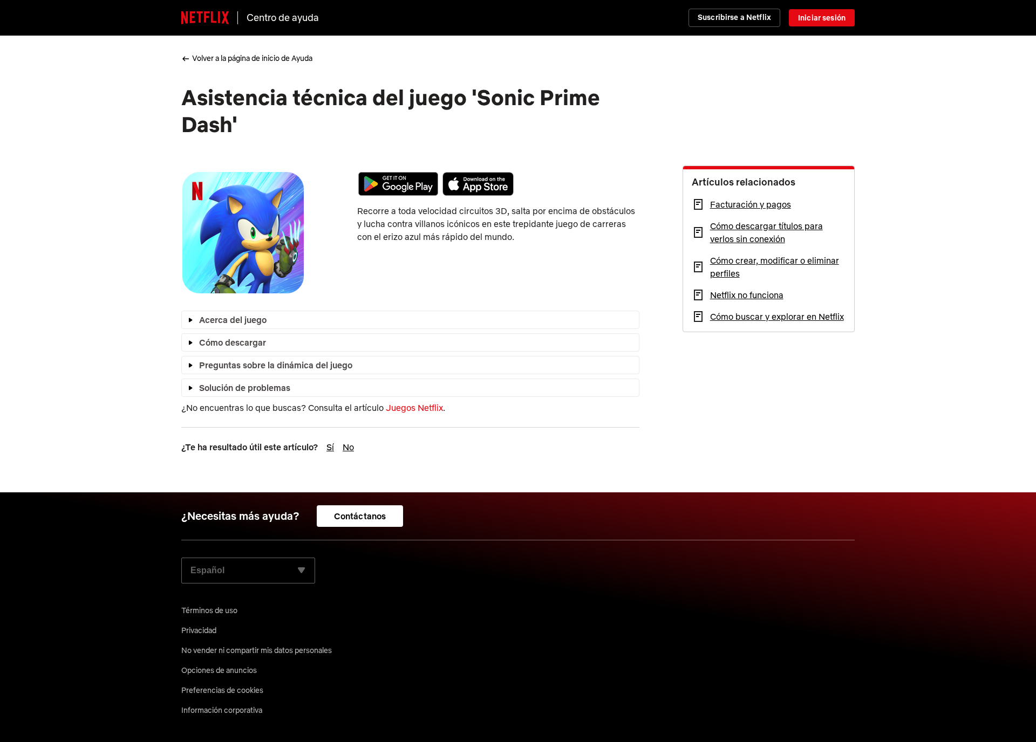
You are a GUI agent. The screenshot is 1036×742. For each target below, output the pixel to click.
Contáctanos (360, 516)
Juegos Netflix (414, 407)
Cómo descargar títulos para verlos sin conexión (766, 232)
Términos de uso (209, 610)
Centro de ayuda (283, 17)
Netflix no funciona (746, 295)
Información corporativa (221, 710)
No (348, 447)
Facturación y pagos (750, 204)
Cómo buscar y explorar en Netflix (777, 316)
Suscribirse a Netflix (734, 17)
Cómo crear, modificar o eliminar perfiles (774, 267)
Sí (330, 447)
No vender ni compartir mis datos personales (256, 650)
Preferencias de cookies (222, 690)
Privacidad (198, 630)
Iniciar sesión (822, 18)
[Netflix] (205, 17)
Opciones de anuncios (219, 670)
